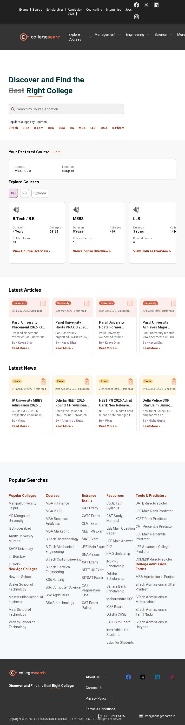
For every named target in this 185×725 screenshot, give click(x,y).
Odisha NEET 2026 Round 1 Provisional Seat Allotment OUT (71, 403)
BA (72, 128)
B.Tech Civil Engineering (64, 559)
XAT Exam (90, 562)
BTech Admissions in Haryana (151, 624)
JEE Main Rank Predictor (154, 511)
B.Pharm (118, 128)
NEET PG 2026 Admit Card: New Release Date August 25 (115, 403)
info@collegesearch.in (160, 716)
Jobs (128, 9)
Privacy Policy (96, 698)
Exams (23, 9)
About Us (93, 677)
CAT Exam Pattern (90, 605)
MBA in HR (54, 511)
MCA (103, 128)
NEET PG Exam (93, 531)
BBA (51, 128)
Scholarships (55, 9)
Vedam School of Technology (22, 624)
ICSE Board (114, 607)
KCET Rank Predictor (151, 519)
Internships (113, 9)
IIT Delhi (14, 564)
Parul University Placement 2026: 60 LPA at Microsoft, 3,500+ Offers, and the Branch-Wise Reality (27, 325)
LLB (93, 128)
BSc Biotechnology (60, 603)
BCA (62, 128)
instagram (171, 677)
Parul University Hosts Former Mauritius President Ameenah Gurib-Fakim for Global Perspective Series (115, 325)
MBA (82, 128)
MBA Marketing (57, 531)
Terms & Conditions (100, 709)
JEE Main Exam (93, 547)
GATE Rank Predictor (151, 503)
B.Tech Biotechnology (62, 539)
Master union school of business (26, 599)
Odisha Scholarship (115, 576)
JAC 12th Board (118, 622)
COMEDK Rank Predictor (154, 559)
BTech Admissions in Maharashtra (151, 599)
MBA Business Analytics (57, 521)
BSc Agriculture (57, 595)
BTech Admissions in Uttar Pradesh (156, 587)
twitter (142, 677)
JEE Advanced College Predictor (153, 549)
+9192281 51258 (115, 716)
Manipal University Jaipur (22, 505)
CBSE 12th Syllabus (114, 505)
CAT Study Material (114, 518)
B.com (38, 128)
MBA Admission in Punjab (155, 577)
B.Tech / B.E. (24, 218)
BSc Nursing (55, 580)
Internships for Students (117, 632)
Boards (37, 9)
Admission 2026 (75, 11)
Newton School (20, 577)
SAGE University (21, 549)
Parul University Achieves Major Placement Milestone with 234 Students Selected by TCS (160, 325)
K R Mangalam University (20, 518)
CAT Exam (90, 508)
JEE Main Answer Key (119, 543)
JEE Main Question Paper (120, 530)
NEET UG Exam (93, 570)
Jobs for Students (120, 642)
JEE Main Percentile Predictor (151, 536)
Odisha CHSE (116, 614)
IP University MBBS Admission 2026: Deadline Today (27, 403)
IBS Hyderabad (20, 528)
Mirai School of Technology (20, 612)
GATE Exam (91, 516)
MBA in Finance (57, 503)
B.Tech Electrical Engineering (58, 569)
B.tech (13, 128)
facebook (128, 677)
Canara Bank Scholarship (116, 588)
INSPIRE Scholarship (115, 563)
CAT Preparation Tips (91, 590)
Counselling (94, 9)
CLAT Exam (90, 524)
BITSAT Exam (92, 578)
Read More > (21, 348)
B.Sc (26, 128)
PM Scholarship (118, 553)
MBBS (78, 218)
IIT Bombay (17, 556)
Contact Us (94, 688)
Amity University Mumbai (21, 538)
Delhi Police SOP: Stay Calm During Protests (157, 403)
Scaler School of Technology (21, 587)
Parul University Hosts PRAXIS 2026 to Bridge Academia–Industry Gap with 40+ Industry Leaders (72, 325)
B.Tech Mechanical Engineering (60, 549)
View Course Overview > (32, 251)
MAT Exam (90, 539)
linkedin (157, 677)
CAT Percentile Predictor (154, 526)
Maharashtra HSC (119, 599)
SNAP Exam (91, 554)
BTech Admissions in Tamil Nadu (151, 612)
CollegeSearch (39, 37)
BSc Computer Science (63, 587)
